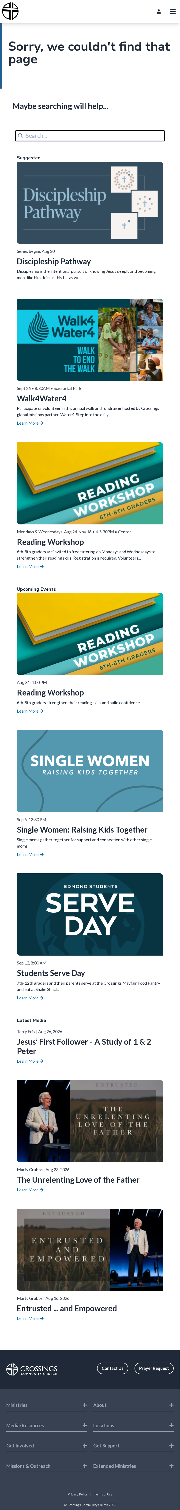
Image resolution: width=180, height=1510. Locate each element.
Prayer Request (154, 1368)
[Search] (20, 135)
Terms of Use (103, 1494)
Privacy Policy (78, 1494)
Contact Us (113, 1368)
